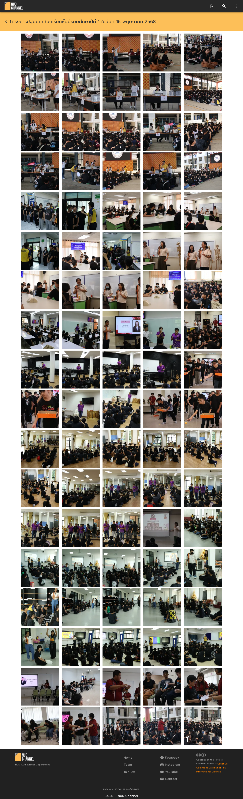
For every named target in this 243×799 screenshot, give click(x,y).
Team (128, 764)
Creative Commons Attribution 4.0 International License (212, 767)
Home (128, 757)
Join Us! (129, 772)
